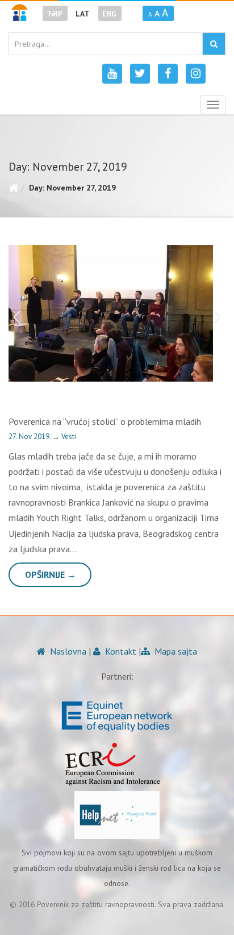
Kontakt (119, 651)
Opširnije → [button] (50, 574)
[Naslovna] (13, 188)
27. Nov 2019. (30, 436)
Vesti (68, 436)
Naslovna (67, 651)
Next (219, 313)
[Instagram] (195, 74)
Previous (14, 313)
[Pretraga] (214, 44)
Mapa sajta (174, 651)
